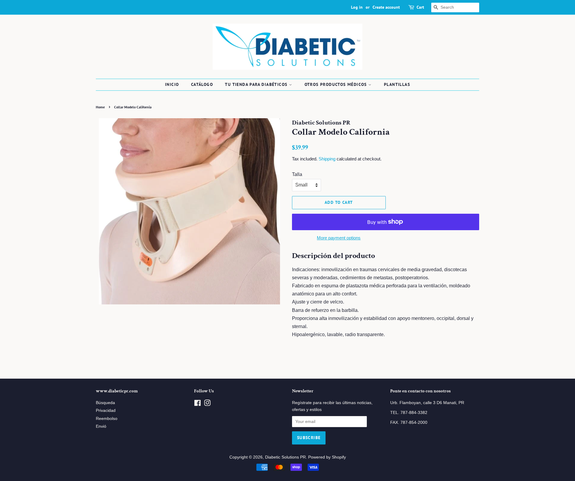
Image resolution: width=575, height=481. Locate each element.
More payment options (339, 237)
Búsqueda (105, 402)
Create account (386, 7)
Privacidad (106, 410)
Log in (357, 7)
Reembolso (106, 418)
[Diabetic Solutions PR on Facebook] (197, 404)
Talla (297, 174)
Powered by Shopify (327, 457)
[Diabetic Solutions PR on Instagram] (207, 404)
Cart (420, 7)
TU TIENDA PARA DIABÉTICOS (257, 84)
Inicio (172, 84)
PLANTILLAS (397, 84)
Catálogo (202, 84)
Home (100, 107)
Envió (101, 426)
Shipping (327, 158)
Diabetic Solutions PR (285, 457)
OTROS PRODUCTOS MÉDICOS (337, 84)
